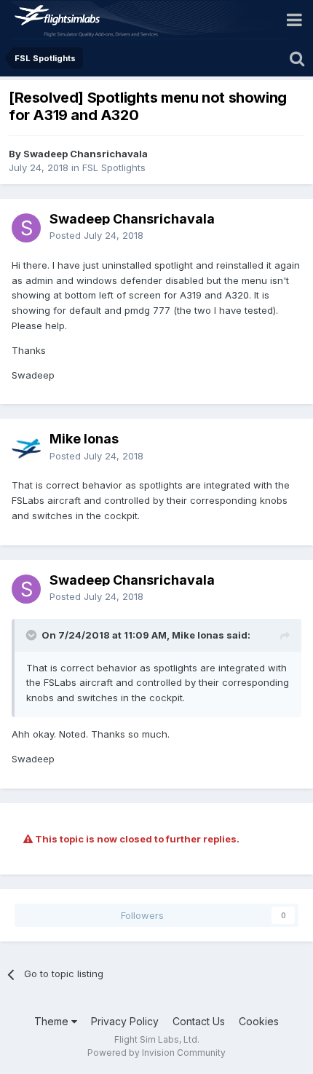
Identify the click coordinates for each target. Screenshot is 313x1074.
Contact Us (199, 1021)
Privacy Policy (125, 1021)
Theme (52, 1021)
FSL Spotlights (114, 167)
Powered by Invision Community (156, 1052)
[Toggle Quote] (32, 635)
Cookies (259, 1021)
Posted (96, 235)
